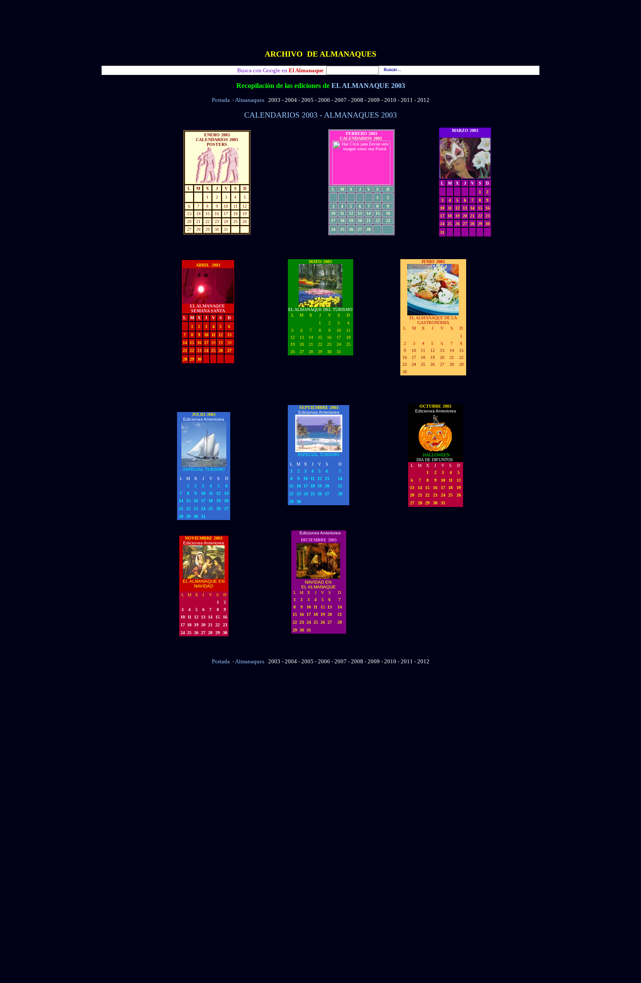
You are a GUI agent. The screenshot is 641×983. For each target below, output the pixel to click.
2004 (291, 100)
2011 (407, 100)
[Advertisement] (320, 23)
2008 (357, 100)
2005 (307, 100)
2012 (423, 100)
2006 (324, 100)
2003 (274, 100)
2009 (374, 100)
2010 (390, 100)
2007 (340, 100)
